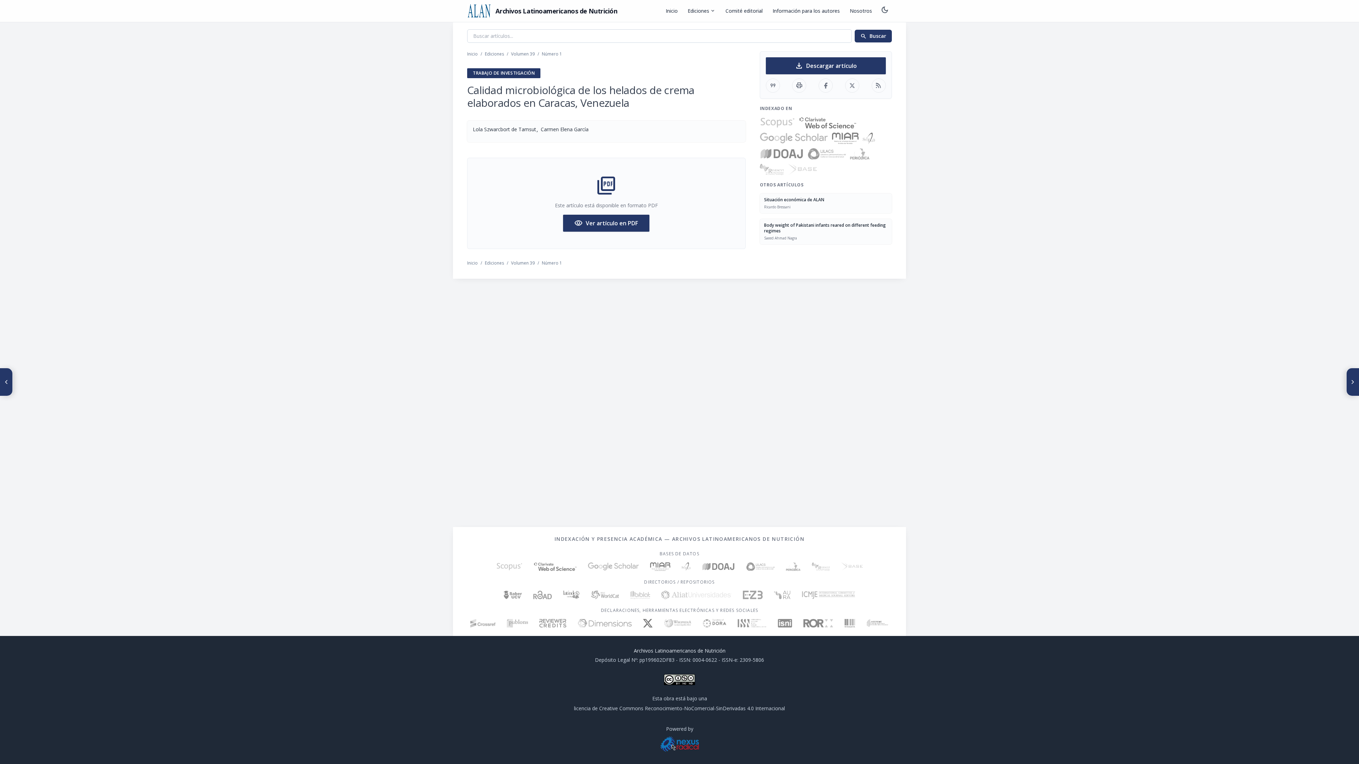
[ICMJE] (829, 595)
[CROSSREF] (482, 623)
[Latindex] (571, 595)
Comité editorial (744, 10)
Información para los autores (806, 10)
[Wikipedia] (678, 623)
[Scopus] (777, 122)
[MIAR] (845, 138)
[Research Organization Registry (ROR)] (818, 623)
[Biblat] (640, 595)
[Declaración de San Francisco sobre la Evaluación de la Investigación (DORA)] (714, 623)
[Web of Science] (827, 122)
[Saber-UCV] (513, 595)
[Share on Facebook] (826, 86)
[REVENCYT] (772, 169)
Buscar (873, 36)
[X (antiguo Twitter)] (648, 623)
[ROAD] (542, 595)
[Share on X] (852, 86)
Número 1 (552, 54)
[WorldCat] (605, 595)
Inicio (672, 10)
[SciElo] (869, 138)
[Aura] (782, 595)
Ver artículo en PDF (606, 223)
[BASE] (802, 169)
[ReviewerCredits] (553, 623)
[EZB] (753, 595)
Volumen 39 (523, 54)
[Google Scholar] (794, 138)
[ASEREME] (877, 623)
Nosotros (861, 10)
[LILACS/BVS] (827, 154)
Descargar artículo (826, 66)
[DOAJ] (782, 154)
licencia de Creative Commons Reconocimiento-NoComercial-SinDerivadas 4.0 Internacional (679, 708)
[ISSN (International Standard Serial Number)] (752, 623)
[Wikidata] (849, 623)
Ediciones (702, 11)
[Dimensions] (605, 623)
